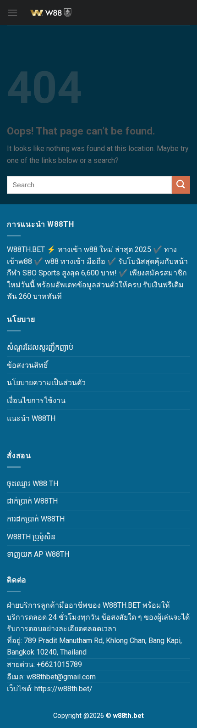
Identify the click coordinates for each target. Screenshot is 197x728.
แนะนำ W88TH (31, 418)
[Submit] (181, 185)
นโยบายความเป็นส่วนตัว (46, 382)
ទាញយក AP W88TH (38, 554)
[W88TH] (98, 13)
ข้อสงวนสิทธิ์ (27, 365)
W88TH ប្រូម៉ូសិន (31, 536)
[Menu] (12, 12)
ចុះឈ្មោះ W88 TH (32, 483)
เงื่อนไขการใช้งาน (36, 400)
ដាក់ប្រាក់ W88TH (32, 501)
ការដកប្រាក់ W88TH (36, 519)
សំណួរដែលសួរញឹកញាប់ (40, 347)
